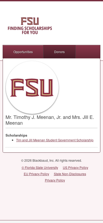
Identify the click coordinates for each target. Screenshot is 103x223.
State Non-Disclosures (70, 173)
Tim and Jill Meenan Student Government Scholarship (54, 140)
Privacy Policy (55, 180)
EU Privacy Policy (36, 173)
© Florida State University (40, 167)
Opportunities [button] (23, 51)
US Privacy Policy (75, 167)
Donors (59, 51)
